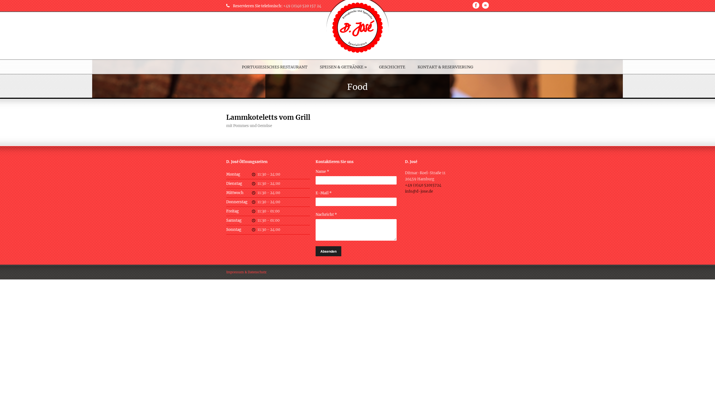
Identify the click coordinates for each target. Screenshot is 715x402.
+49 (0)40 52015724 (423, 185)
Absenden (328, 251)
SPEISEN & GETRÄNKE (343, 67)
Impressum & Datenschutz (246, 272)
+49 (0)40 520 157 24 (302, 6)
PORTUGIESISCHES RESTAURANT (275, 67)
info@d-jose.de (419, 191)
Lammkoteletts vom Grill (268, 117)
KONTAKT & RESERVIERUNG (445, 67)
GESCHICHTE (392, 67)
